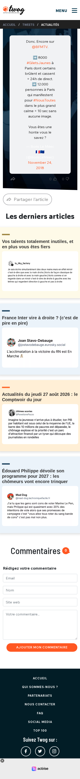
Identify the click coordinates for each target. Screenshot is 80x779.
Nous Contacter (40, 704)
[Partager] (13, 179)
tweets (28, 24)
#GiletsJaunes (39, 63)
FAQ (40, 713)
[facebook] (26, 751)
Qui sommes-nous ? (40, 687)
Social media (40, 722)
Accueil (9, 24)
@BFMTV (40, 47)
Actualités (50, 24)
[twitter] (40, 751)
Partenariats (40, 695)
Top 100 (40, 730)
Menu (62, 10)
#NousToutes (44, 100)
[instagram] (54, 751)
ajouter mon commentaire (42, 647)
